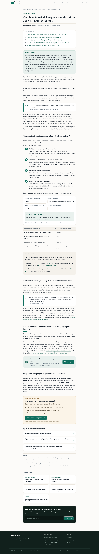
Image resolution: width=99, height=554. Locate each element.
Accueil (25, 9)
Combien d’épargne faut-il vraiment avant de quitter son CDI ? (47, 34)
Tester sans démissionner (51, 542)
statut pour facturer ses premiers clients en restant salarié (51, 353)
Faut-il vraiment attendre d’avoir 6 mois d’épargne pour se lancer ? (48, 43)
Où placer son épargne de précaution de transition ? (44, 45)
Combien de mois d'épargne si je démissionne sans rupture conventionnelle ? (43, 448)
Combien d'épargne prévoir (51, 540)
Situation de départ (52, 198)
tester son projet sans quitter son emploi (58, 351)
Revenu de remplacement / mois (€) (34, 205)
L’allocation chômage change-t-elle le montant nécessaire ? (46, 40)
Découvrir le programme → (36, 418)
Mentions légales (71, 540)
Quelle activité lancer (49, 545)
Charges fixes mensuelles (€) (33, 198)
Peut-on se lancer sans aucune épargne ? (38, 433)
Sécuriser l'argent (32, 9)
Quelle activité (70, 3)
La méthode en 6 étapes (50, 537)
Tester (63, 3)
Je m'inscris (69, 518)
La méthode (57, 3)
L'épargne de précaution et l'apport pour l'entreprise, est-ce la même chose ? (48, 440)
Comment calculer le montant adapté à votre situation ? (45, 37)
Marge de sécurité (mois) (54, 205)
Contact (69, 542)
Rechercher (85, 3)
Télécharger (68, 362)
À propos (78, 3)
